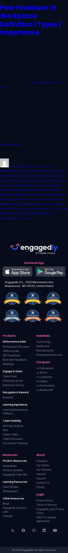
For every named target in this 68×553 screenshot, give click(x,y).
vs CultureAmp (44, 368)
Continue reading (10, 144)
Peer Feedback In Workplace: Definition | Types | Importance (30, 20)
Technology (43, 341)
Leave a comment (22, 218)
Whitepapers (10, 491)
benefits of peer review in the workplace (25, 176)
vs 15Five (41, 372)
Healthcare (42, 346)
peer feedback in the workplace (33, 190)
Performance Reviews (16, 346)
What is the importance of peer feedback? (26, 208)
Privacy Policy (44, 500)
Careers (41, 473)
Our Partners (43, 469)
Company (42, 460)
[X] (13, 530)
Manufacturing (44, 350)
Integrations (10, 465)
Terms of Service (46, 504)
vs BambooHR (44, 389)
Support (41, 478)
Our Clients (42, 465)
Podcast (8, 515)
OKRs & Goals (11, 350)
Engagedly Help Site (15, 474)
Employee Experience (20, 171)
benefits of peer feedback (50, 171)
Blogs (6, 503)
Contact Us (42, 482)
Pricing (40, 487)
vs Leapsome (44, 376)
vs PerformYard (45, 385)
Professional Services (49, 354)
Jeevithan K (17, 166)
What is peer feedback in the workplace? (39, 204)
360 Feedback (11, 355)
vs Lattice (42, 381)
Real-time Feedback (15, 359)
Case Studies (10, 486)
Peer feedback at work (29, 185)
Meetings (8, 364)
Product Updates (13, 470)
